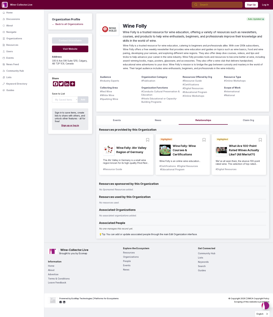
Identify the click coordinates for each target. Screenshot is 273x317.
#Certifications (191, 84)
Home (7, 12)
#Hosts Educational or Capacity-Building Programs (159, 100)
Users (7, 51)
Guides (8, 90)
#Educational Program (195, 92)
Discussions (11, 19)
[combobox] (262, 314)
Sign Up (251, 4)
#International (232, 91)
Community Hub (13, 70)
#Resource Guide (192, 80)
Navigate (9, 32)
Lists (7, 77)
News (126, 269)
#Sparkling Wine (109, 99)
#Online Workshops (193, 96)
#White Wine (107, 95)
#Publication (148, 80)
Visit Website (70, 48)
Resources (10, 45)
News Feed (10, 64)
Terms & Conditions (59, 278)
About (7, 25)
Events (8, 57)
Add (83, 99)
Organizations (12, 38)
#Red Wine (106, 91)
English (260, 314)
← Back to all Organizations (67, 24)
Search (202, 266)
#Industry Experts (109, 80)
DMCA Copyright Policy (258, 298)
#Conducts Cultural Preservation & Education (160, 93)
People (127, 261)
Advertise (53, 274)
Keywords (203, 262)
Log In (265, 4)
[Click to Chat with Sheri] (265, 305)
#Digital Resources (193, 88)
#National (229, 95)
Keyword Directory (14, 83)
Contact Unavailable (70, 40)
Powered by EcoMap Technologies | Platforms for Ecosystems (89, 298)
